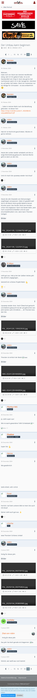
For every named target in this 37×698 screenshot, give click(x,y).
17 (21, 54)
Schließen (20, 695)
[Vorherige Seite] (5, 54)
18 (24, 54)
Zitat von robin (8, 633)
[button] (3, 2)
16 (18, 54)
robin (5, 48)
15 (14, 54)
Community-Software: (18, 684)
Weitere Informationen (8, 695)
